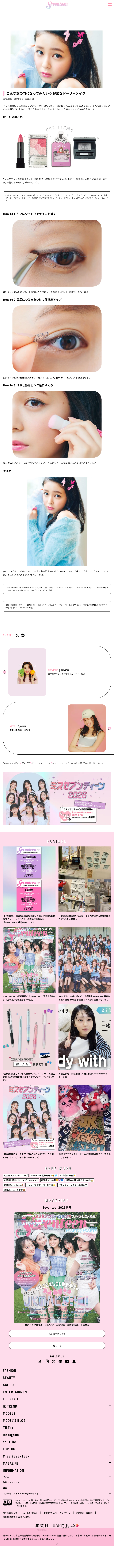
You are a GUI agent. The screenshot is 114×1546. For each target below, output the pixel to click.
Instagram (11, 1435)
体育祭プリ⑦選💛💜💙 (52, 1180)
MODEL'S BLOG (14, 1420)
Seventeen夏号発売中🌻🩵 (44, 1175)
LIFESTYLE (11, 1399)
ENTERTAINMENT (16, 1392)
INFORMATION (13, 1470)
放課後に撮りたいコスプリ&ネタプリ (21, 1180)
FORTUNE (10, 1449)
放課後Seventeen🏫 (13, 1184)
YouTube (9, 1442)
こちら (51, 1538)
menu (109, 7)
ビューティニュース (41, 763)
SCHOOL (9, 1385)
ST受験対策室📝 (67, 1175)
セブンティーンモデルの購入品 (72, 1184)
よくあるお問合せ (30, 1513)
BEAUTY (26, 763)
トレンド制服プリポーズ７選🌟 (41, 1184)
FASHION (9, 1370)
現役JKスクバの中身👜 (14, 1189)
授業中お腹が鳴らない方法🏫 (79, 1180)
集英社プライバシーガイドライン (57, 1513)
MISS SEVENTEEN (16, 1456)
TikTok (8, 1428)
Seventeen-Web (11, 763)
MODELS (9, 1413)
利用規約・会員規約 (84, 1513)
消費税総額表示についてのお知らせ (17, 1517)
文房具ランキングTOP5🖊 (16, 1175)
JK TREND (10, 1406)
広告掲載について (10, 1513)
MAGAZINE (11, 1463)
